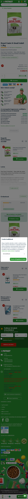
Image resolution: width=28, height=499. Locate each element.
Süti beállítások (6, 253)
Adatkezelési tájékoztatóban (8, 251)
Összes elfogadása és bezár (18, 259)
